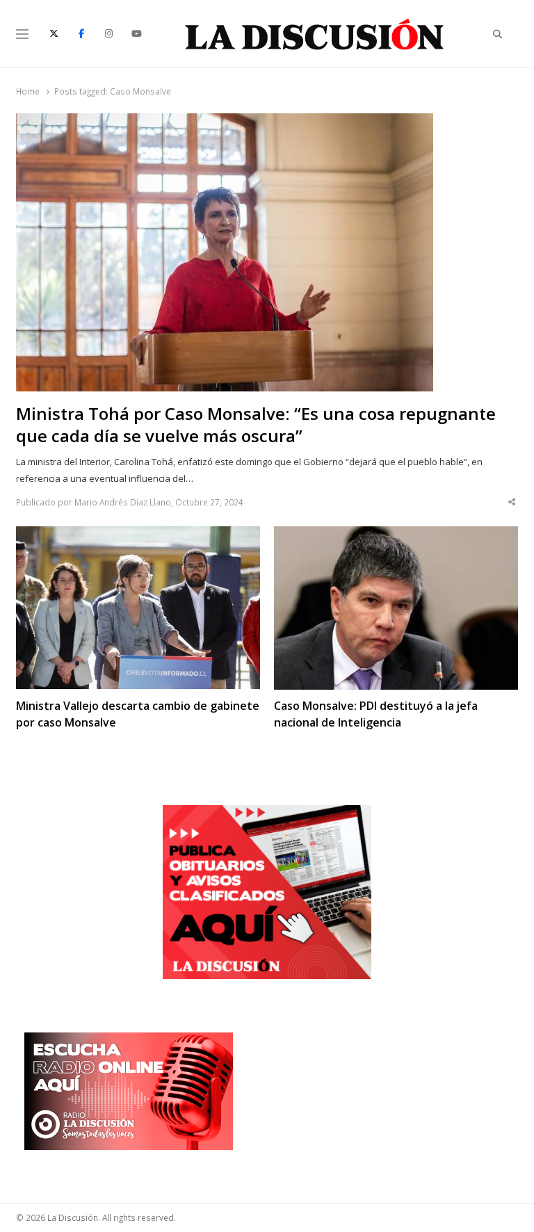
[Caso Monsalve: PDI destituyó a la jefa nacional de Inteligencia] (396, 534)
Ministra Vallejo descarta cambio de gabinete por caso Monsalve (137, 714)
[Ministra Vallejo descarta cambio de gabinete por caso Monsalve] (138, 534)
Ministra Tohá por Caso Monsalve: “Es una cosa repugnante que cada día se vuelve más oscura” (256, 425)
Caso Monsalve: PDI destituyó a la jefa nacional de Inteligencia (376, 714)
